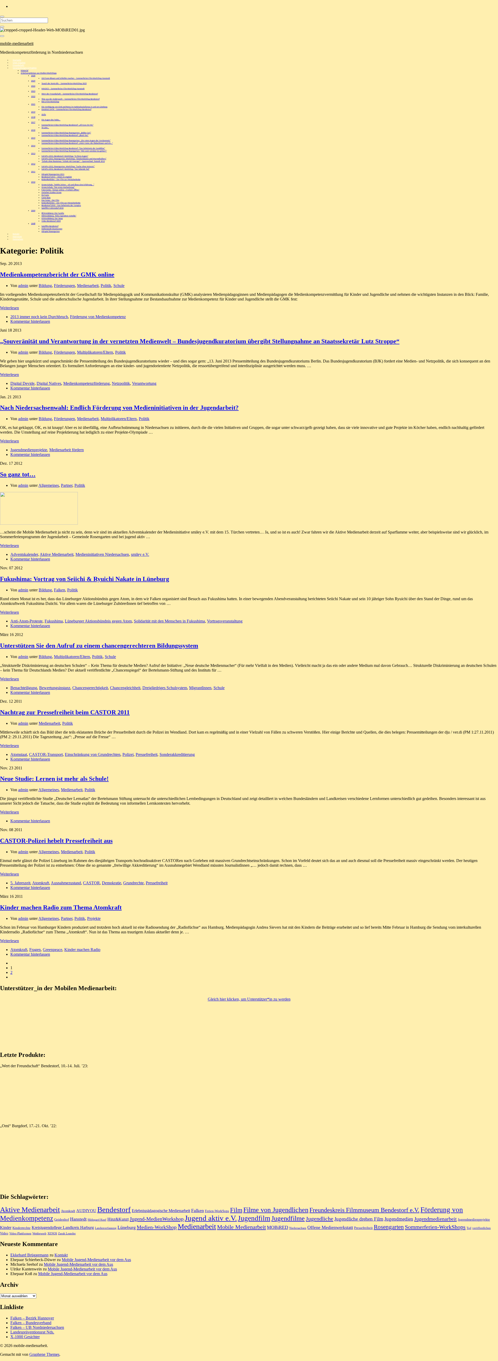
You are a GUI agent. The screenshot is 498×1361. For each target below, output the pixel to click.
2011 (33, 172)
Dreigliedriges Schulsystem (164, 688)
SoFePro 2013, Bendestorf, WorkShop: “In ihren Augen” (65, 156)
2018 (33, 117)
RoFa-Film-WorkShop (50, 102)
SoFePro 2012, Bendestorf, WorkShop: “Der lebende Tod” (65, 169)
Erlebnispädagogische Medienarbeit (161, 1210)
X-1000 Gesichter (25, 1337)
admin (23, 285)
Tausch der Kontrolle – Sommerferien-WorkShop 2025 (64, 84)
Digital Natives (49, 383)
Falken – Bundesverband (30, 1323)
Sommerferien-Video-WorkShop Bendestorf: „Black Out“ (65, 135)
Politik (106, 285)
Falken (59, 590)
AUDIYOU (86, 1210)
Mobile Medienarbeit (241, 1227)
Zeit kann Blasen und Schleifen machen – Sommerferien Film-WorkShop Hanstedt (76, 78)
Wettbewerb (39, 1233)
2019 (33, 112)
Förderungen (64, 285)
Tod (469, 1228)
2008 (33, 224)
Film (236, 1209)
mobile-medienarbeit (16, 43)
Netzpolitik (121, 383)
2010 (33, 182)
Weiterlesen (9, 308)
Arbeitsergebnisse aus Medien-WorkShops (39, 73)
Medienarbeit (88, 285)
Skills (44, 115)
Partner (66, 485)
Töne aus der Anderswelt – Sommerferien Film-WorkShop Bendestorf (71, 99)
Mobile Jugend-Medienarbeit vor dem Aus (96, 1259)
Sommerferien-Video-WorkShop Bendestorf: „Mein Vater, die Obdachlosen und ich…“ (77, 143)
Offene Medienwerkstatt (330, 1227)
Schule (119, 285)
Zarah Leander (67, 1233)
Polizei (128, 754)
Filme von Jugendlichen (275, 1210)
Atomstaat (18, 754)
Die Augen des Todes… (51, 120)
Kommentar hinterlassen (30, 321)
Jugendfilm (254, 1218)
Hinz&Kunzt (118, 1219)
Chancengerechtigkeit (90, 688)
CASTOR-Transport (46, 754)
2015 (33, 138)
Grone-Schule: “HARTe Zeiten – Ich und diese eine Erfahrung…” (68, 185)
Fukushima (54, 621)
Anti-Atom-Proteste (26, 621)
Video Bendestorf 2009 (51, 221)
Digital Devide (22, 383)
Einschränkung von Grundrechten (92, 754)
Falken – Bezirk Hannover (32, 1318)
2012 (33, 164)
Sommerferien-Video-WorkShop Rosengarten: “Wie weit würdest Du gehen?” (74, 151)
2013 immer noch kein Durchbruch (39, 316)
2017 (33, 122)
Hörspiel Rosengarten (51, 231)
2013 (33, 154)
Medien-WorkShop (157, 1227)
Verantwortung (144, 383)
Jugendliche (319, 1219)
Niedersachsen (297, 1228)
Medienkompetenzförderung (86, 383)
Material (24, 71)
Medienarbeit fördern (66, 450)
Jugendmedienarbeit (435, 1219)
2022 (33, 96)
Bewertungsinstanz (54, 688)
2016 (33, 130)
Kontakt (61, 1255)
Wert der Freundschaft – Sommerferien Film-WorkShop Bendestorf (70, 94)
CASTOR (91, 883)
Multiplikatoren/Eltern (95, 352)
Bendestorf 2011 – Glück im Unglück (57, 177)
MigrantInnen (200, 688)
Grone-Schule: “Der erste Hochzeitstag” (58, 187)
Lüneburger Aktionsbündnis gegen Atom (98, 621)
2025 (33, 81)
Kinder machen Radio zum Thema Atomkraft (61, 907)
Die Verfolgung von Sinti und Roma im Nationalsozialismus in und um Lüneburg (74, 107)
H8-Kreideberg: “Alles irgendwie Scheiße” (59, 216)
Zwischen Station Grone (51, 193)
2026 (33, 76)
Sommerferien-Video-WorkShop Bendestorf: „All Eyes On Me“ (67, 125)
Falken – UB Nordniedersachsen (37, 1327)
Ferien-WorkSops (217, 1211)
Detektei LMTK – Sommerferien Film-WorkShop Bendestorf (66, 109)
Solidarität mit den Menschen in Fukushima (169, 621)
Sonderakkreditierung (177, 754)
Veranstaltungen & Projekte (25, 68)
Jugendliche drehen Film (358, 1219)
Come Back (46, 198)
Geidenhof (61, 1219)
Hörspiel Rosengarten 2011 (53, 174)
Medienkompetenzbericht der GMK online (57, 274)
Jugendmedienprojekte (28, 450)
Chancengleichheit (125, 688)
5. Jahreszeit (20, 883)
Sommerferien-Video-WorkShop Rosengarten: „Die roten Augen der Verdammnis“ (76, 141)
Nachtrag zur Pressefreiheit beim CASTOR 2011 (65, 712)
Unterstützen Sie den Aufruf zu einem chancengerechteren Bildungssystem (99, 645)
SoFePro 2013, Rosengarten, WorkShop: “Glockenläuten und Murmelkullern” (74, 159)
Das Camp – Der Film (50, 200)
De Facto (45, 195)
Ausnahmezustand (66, 883)
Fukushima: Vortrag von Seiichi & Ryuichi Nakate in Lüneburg (84, 579)
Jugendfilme (288, 1218)
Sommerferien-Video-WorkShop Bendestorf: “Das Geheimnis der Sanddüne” (73, 148)
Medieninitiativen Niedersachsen (102, 554)
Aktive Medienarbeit (56, 554)
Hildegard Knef (97, 1219)
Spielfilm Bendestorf (50, 226)
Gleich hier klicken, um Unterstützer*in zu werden (249, 999)
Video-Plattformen (20, 1233)
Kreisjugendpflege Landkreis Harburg (63, 1227)
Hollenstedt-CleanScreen (52, 229)
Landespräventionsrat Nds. (32, 1332)
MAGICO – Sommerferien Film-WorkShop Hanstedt (63, 89)
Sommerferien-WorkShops (435, 1227)
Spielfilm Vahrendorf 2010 (53, 208)
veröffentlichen (481, 1228)
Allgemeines (48, 485)
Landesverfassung (105, 1228)
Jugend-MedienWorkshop (157, 1219)
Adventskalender (24, 554)
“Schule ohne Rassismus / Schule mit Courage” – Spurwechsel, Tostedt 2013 (73, 161)
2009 (33, 211)
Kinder (5, 1227)
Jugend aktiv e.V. (211, 1218)
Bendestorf (114, 1209)
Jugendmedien (398, 1219)
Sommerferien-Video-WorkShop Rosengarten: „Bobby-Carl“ (66, 133)
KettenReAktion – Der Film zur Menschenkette (61, 180)
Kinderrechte (21, 1228)
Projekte (94, 918)
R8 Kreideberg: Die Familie (53, 213)
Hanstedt (78, 1219)
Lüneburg (126, 1227)
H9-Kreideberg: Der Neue (52, 218)
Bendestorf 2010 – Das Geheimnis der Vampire (61, 205)
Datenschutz (18, 239)
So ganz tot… (18, 474)
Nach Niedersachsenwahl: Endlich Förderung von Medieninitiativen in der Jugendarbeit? (119, 407)
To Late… (45, 128)
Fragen (35, 949)
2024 (33, 86)
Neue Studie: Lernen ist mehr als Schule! (54, 778)
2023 (33, 91)
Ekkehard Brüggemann (29, 1255)
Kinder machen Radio (82, 949)
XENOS (52, 1233)
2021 (33, 104)
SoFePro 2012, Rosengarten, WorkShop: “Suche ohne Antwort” (68, 167)
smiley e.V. (140, 554)
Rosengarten (389, 1227)
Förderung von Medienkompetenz (98, 316)
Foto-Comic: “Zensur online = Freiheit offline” (60, 190)
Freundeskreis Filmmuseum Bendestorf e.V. (364, 1210)
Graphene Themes (44, 1354)
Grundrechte (133, 883)
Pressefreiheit (146, 754)
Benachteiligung (23, 688)
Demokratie (111, 883)
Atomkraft (40, 883)
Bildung (45, 285)
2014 (33, 146)
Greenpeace (52, 949)
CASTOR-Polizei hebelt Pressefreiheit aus (56, 840)
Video (4, 1233)
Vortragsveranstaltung (225, 621)
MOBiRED (277, 1227)
